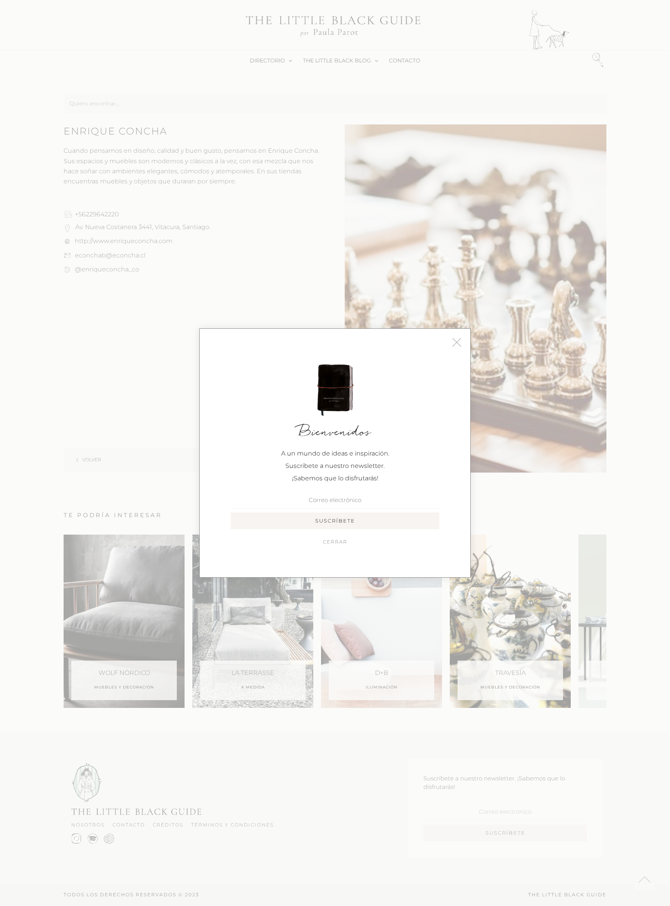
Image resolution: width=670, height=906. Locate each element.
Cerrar (335, 542)
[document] (335, 453)
